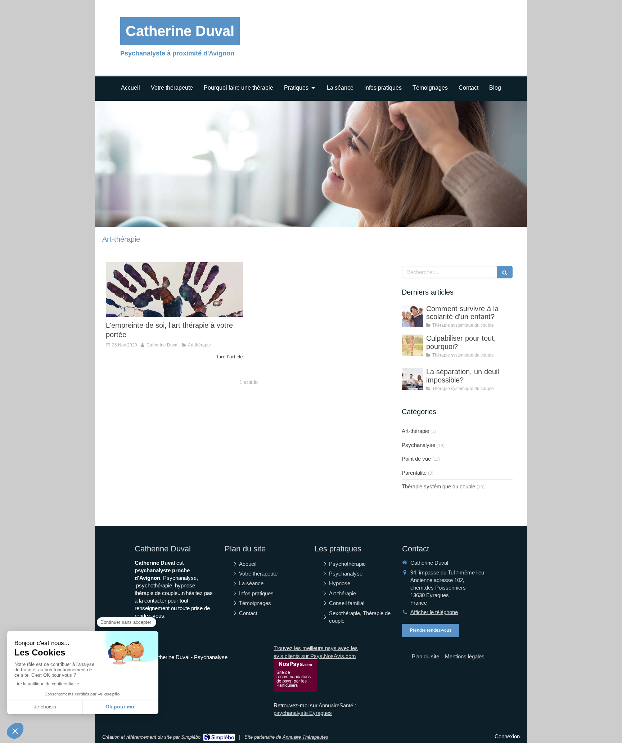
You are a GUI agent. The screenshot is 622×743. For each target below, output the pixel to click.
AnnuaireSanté (336, 705)
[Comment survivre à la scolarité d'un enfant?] (412, 316)
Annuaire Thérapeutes (305, 737)
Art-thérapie (415, 431)
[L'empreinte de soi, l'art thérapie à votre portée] (174, 289)
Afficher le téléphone (434, 612)
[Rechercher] (505, 272)
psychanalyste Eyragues (303, 713)
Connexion (507, 736)
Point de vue (416, 459)
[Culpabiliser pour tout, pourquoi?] (412, 345)
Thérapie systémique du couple (438, 486)
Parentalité (414, 473)
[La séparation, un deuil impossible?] (412, 379)
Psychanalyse (418, 445)
